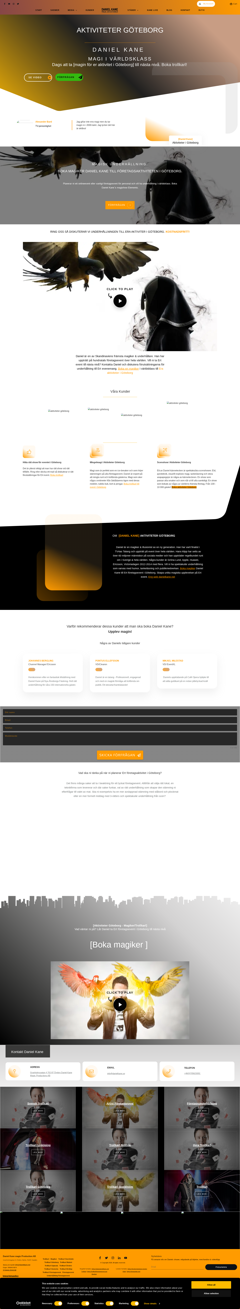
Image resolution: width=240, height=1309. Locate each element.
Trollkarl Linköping (38, 1145)
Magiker (94, 1274)
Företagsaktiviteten (137, 171)
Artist (124, 1271)
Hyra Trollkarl (202, 1145)
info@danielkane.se (116, 1073)
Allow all (211, 1285)
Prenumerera (221, 1267)
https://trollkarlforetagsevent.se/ (97, 1271)
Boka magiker (187, 568)
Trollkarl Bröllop (120, 1145)
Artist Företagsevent (119, 1103)
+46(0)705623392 (192, 1073)
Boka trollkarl (174, 64)
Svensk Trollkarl (38, 1103)
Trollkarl (202, 1186)
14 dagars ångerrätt (9, 1270)
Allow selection (211, 1293)
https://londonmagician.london (137, 1269)
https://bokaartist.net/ (133, 1271)
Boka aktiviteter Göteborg (184, 487)
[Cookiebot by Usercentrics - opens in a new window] (23, 1304)
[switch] (85, 1303)
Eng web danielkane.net (161, 576)
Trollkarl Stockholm (120, 1186)
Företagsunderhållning (202, 1103)
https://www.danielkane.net (100, 1269)
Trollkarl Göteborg (38, 1186)
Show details (150, 1303)
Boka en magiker (128, 368)
